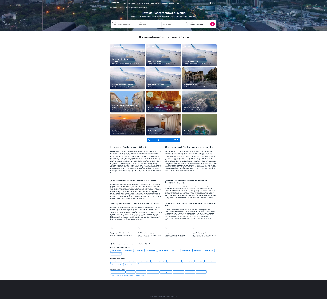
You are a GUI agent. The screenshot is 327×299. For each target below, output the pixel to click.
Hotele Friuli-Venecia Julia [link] (118, 272)
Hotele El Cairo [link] (190, 272)
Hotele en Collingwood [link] (129, 261)
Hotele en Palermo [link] (163, 250)
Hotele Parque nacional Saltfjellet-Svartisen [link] (122, 275)
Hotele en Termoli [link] (186, 250)
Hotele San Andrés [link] (178, 272)
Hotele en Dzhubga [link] (116, 261)
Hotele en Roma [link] (128, 250)
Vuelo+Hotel (126, 3)
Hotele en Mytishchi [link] (116, 265)
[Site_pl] (135, 285)
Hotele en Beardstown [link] (144, 261)
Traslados (172, 3)
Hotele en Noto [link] (197, 250)
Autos (152, 3)
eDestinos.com (113, 7)
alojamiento (121, 7)
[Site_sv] (186, 285)
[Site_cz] (150, 285)
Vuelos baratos (136, 3)
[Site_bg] (130, 285)
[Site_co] (171, 285)
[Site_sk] (161, 285)
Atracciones (164, 3)
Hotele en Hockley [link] (188, 261)
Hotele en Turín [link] (174, 250)
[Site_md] (156, 285)
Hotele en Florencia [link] (116, 250)
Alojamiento (145, 3)
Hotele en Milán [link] (139, 250)
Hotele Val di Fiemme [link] (153, 272)
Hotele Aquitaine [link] (140, 275)
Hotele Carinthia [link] (201, 272)
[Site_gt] (196, 285)
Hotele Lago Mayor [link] (166, 272)
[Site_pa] (181, 285)
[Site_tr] (145, 285)
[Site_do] (176, 285)
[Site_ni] (191, 285)
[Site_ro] (125, 285)
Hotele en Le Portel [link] (210, 261)
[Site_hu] (166, 285)
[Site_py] (207, 285)
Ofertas (157, 3)
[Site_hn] (202, 285)
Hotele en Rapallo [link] (116, 254)
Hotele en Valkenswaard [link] (174, 261)
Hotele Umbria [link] (141, 272)
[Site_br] (120, 285)
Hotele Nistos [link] (199, 261)
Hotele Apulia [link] (131, 272)
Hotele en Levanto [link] (209, 250)
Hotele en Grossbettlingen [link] (159, 261)
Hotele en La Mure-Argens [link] (131, 265)
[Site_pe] (140, 285)
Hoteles (128, 7)
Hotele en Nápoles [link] (151, 250)
